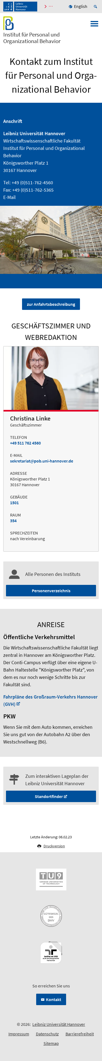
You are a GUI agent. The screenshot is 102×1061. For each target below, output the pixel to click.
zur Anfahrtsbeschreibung (51, 304)
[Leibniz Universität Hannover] (20, 6)
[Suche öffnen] (96, 7)
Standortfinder (49, 796)
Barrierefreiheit (80, 1033)
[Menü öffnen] (94, 25)
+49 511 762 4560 (25, 443)
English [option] (80, 6)
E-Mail (9, 197)
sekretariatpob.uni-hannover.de (41, 461)
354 (13, 520)
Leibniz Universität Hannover (58, 1024)
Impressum (18, 1033)
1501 (14, 502)
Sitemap (51, 1043)
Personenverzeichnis (51, 590)
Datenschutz (47, 1033)
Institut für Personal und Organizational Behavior (31, 37)
